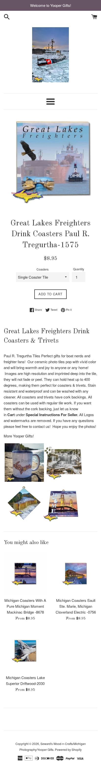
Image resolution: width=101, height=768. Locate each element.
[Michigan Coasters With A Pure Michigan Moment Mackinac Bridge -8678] (25, 573)
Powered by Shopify (68, 749)
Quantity (78, 269)
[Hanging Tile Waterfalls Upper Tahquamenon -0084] (23, 520)
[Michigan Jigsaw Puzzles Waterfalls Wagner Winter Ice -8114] (63, 480)
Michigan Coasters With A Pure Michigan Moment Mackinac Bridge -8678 (25, 606)
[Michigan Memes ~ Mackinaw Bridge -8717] (62, 520)
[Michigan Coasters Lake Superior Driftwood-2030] (25, 650)
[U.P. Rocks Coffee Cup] (24, 480)
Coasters (43, 269)
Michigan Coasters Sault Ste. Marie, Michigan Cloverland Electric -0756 (76, 606)
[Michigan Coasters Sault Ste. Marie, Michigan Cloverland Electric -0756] (75, 573)
